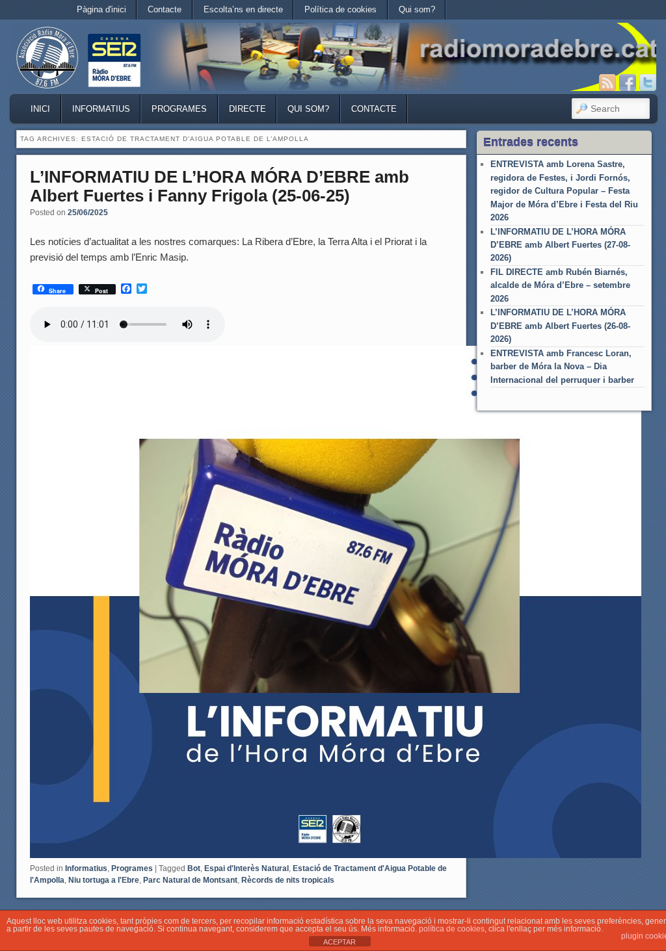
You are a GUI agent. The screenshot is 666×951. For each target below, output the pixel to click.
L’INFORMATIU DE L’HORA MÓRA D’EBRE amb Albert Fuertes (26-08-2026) (560, 325)
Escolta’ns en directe (243, 9)
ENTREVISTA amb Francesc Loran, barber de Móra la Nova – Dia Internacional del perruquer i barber (562, 366)
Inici (40, 109)
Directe (247, 109)
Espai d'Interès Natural (246, 868)
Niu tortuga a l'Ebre (103, 880)
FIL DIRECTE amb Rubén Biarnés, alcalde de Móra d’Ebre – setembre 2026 (560, 285)
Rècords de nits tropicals (287, 880)
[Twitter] (647, 82)
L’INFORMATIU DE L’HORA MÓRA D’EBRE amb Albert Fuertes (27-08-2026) (560, 245)
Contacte (164, 9)
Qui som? (417, 9)
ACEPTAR (339, 942)
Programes (179, 109)
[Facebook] (627, 82)
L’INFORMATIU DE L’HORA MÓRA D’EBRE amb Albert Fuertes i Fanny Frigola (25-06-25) (219, 186)
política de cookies (452, 928)
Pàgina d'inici (101, 9)
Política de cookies (340, 9)
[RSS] (607, 82)
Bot (193, 868)
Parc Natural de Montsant (190, 880)
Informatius (101, 109)
